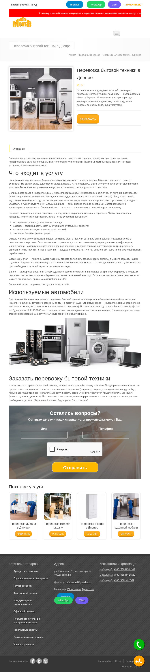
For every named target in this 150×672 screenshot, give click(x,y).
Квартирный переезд (89, 54)
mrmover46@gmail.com (78, 582)
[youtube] (45, 661)
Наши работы (132, 661)
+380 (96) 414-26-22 (124, 574)
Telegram (75, 4)
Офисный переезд (24, 611)
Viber (114, 4)
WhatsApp (96, 4)
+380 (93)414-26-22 (124, 580)
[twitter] (39, 661)
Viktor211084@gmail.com (80, 589)
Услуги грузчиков (24, 644)
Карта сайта (104, 661)
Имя (44, 428)
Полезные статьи (131, 666)
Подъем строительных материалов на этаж (27, 620)
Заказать (88, 119)
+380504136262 (132, 4)
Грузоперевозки (23, 585)
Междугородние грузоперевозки (23, 602)
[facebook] (32, 661)
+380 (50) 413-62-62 (124, 569)
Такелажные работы (26, 629)
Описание (19, 148)
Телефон (106, 428)
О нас (118, 661)
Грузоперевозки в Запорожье (31, 578)
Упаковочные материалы (29, 637)
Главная (72, 54)
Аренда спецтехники (26, 571)
